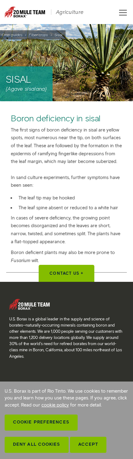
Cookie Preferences (41, 422)
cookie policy (55, 405)
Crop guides (12, 34)
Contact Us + (66, 273)
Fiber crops (38, 34)
